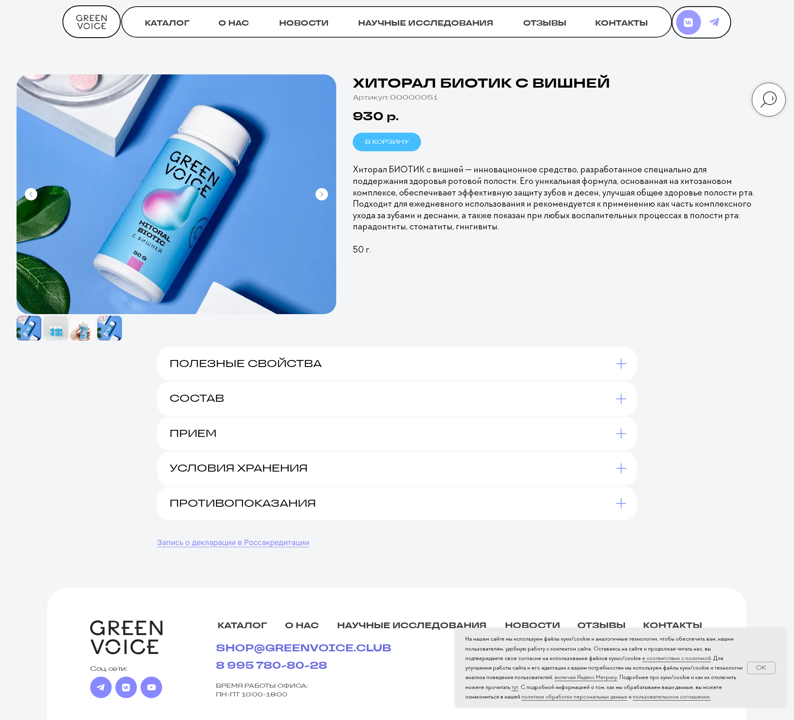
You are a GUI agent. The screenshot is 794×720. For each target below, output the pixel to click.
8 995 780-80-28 (271, 665)
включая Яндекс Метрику (586, 677)
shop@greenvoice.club (303, 648)
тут (515, 687)
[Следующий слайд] (322, 194)
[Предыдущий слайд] (31, 194)
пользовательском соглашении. (672, 696)
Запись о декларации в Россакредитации (233, 542)
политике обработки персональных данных (574, 696)
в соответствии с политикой (676, 658)
